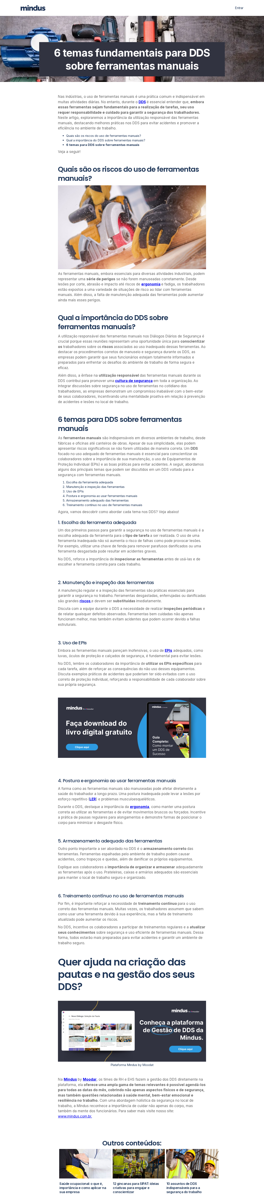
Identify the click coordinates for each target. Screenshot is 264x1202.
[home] (35, 8)
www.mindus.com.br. (75, 1116)
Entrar (239, 8)
